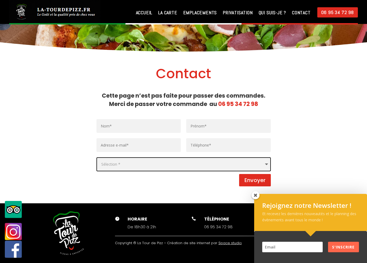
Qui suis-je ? (272, 12)
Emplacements (200, 12)
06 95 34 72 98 (337, 12)
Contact (301, 12)
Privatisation (238, 12)
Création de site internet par (204, 243)
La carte (167, 12)
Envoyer (254, 180)
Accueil (144, 12)
